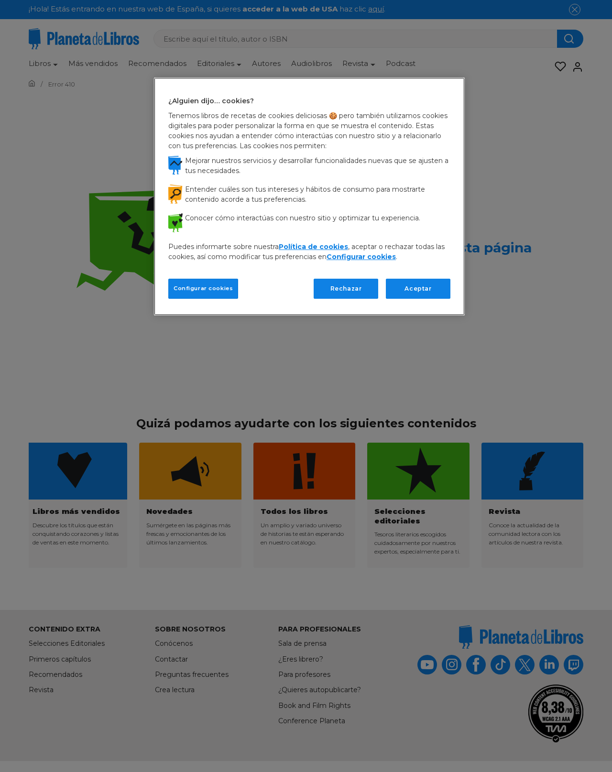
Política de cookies (313, 246)
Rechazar (346, 288)
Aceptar (417, 288)
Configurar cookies (203, 287)
